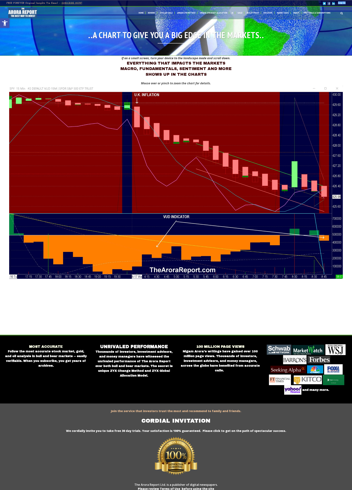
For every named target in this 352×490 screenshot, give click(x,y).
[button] (5, 23)
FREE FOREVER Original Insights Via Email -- (44, 3)
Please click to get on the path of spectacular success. (244, 431)
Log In (342, 3)
